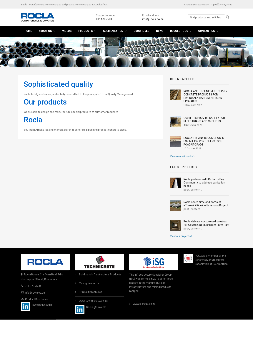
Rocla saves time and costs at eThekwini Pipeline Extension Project (206, 203)
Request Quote (180, 30)
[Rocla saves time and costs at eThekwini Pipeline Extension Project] (175, 205)
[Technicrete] (99, 262)
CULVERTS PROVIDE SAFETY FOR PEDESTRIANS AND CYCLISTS (204, 119)
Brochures (141, 30)
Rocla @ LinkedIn (42, 304)
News (159, 30)
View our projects (180, 236)
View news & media (182, 156)
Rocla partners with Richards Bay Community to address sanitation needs (204, 183)
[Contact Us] (45, 262)
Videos (66, 30)
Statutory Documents (195, 4)
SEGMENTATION (113, 30)
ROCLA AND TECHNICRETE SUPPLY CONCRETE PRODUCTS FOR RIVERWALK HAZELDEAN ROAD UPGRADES (205, 96)
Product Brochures (36, 299)
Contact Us (206, 30)
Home (28, 30)
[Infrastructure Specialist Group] (153, 262)
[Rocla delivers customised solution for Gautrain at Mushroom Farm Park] (175, 225)
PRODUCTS (85, 30)
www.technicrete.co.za (93, 300)
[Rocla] (37, 17)
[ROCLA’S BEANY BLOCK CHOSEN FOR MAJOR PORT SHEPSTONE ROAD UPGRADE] (175, 141)
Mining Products (89, 283)
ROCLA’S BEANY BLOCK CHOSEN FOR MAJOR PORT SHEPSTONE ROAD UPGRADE (204, 141)
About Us (45, 30)
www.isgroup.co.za (144, 303)
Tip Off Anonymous (221, 4)
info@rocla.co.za (153, 19)
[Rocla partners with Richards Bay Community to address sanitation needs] (175, 183)
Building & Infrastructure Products (100, 274)
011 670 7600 (104, 19)
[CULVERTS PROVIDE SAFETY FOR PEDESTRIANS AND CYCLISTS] (175, 121)
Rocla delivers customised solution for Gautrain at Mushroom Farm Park (206, 223)
